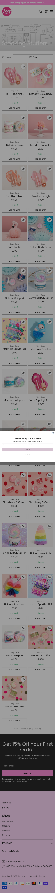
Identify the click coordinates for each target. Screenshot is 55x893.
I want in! (27, 449)
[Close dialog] (53, 432)
